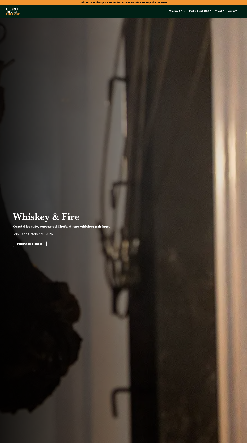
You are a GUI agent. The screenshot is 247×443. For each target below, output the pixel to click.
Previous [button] (6, 277)
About (231, 11)
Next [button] (241, 277)
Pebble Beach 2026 (199, 11)
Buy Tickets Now (156, 2)
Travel (218, 11)
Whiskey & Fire (177, 11)
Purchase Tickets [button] (29, 244)
